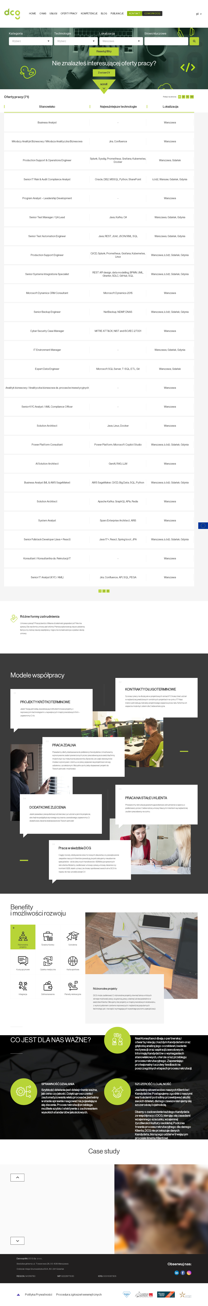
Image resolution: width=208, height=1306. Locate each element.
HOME (32, 14)
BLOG (104, 14)
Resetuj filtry (104, 51)
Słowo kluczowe (155, 33)
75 (187, 97)
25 (179, 97)
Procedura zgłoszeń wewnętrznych (79, 1294)
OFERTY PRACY (69, 14)
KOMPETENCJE (89, 14)
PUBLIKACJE (117, 14)
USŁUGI (53, 14)
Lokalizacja (107, 33)
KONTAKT (134, 14)
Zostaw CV (104, 72)
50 (183, 97)
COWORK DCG (152, 14)
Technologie (62, 33)
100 (192, 97)
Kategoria (16, 33)
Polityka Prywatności (38, 1294)
